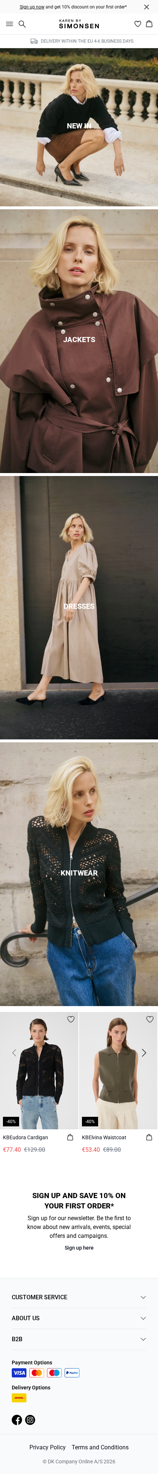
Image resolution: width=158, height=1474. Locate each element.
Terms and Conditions (100, 1447)
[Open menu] (8, 24)
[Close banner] (146, 7)
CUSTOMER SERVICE (39, 1297)
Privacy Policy (47, 1447)
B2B (17, 1339)
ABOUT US (26, 1318)
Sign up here (79, 1248)
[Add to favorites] (71, 1019)
